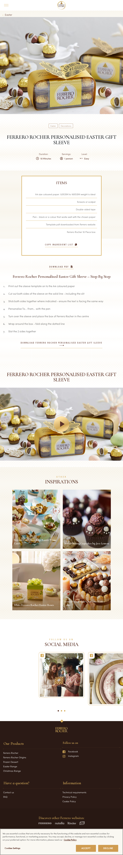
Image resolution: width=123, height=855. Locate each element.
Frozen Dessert (10, 761)
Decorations (66, 125)
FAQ (5, 796)
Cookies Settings (12, 848)
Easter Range (10, 766)
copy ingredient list (59, 245)
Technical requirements (74, 792)
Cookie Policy (69, 801)
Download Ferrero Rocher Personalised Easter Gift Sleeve (61, 343)
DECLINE (108, 848)
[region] (61, 842)
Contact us (8, 792)
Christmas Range (12, 770)
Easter (8, 14)
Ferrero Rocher (10, 752)
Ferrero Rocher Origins (14, 757)
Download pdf (59, 267)
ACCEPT (86, 848)
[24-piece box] (61, 675)
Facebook (73, 751)
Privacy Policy (69, 796)
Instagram (73, 755)
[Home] (61, 5)
